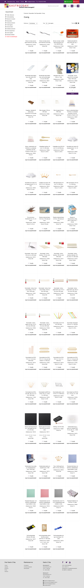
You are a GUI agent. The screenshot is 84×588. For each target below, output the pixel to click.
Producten (26, 13)
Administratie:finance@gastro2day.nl (50, 582)
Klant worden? (69, 1)
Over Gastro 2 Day (11, 1)
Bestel (72, 93)
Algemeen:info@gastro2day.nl (49, 580)
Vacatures (76, 1)
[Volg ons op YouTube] (70, 562)
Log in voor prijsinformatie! (30, 52)
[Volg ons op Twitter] (67, 562)
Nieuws (17, 1)
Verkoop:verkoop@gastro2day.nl (49, 583)
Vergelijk (31, 50)
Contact (22, 1)
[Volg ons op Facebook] (63, 562)
